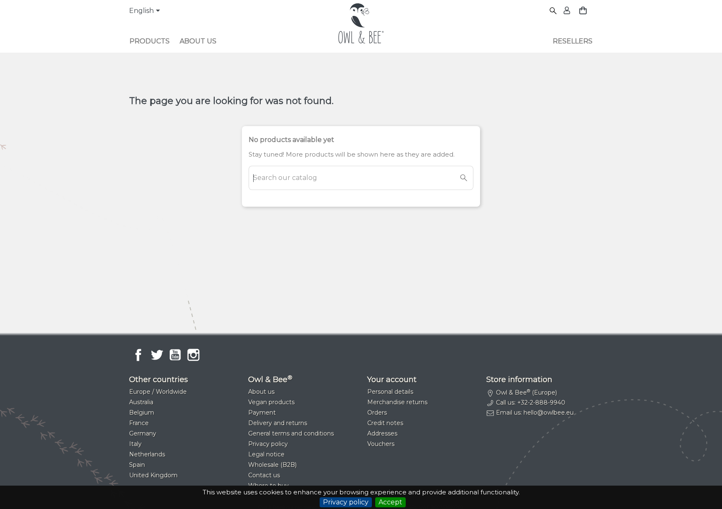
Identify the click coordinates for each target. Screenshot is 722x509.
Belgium (141, 412)
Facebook (138, 355)
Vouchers (380, 444)
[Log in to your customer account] (566, 11)
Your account (392, 379)
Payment (262, 412)
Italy (135, 444)
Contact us (264, 475)
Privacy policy (346, 502)
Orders (377, 412)
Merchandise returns (397, 402)
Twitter (156, 355)
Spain (137, 464)
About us (198, 41)
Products (150, 41)
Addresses (382, 433)
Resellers (572, 41)
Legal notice (266, 454)
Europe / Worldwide (158, 391)
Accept (390, 502)
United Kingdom (153, 475)
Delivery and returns (277, 423)
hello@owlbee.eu (549, 412)
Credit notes (385, 423)
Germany (142, 433)
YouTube (175, 355)
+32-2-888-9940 (541, 402)
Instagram (193, 355)
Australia (141, 402)
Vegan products (271, 402)
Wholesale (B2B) (272, 464)
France (139, 423)
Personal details (390, 391)
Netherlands (147, 454)
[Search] (553, 11)
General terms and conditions (291, 433)
